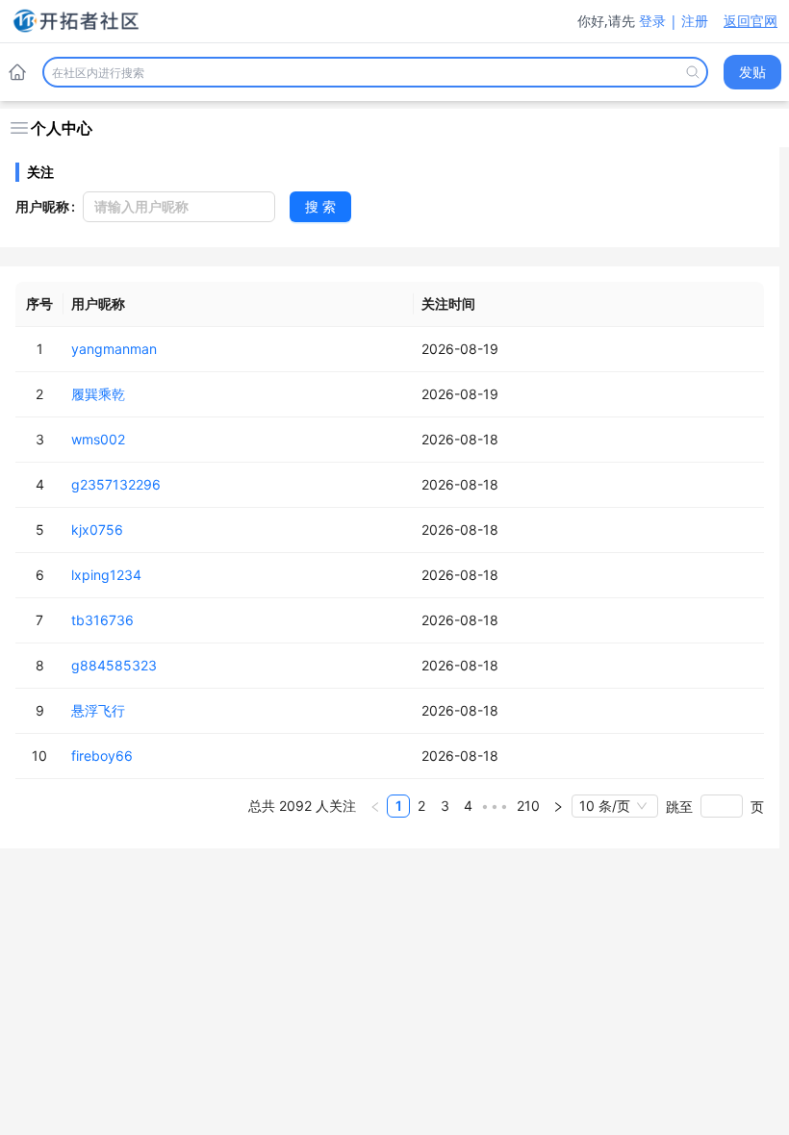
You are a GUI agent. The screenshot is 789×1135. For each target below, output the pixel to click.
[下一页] (558, 806)
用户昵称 (42, 206)
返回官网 (750, 21)
